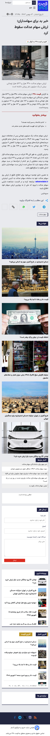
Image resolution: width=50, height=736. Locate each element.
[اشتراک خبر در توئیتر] (34, 207)
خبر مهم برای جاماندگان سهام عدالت (34, 464)
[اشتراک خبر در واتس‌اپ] (23, 207)
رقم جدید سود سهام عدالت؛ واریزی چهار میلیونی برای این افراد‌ (26, 473)
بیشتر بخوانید (39, 115)
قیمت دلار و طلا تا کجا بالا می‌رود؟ (36, 299)
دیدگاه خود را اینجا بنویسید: (36, 537)
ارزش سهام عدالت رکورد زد (38, 486)
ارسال (14, 560)
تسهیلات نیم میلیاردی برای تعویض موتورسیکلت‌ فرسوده (20, 654)
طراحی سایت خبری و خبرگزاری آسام (22, 727)
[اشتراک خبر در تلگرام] (44, 207)
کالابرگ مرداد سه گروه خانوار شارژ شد (23, 624)
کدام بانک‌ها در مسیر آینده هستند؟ (32, 122)
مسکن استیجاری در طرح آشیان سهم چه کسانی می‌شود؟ (28, 262)
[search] (34, 3)
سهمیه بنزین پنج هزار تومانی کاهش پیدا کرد (20, 602)
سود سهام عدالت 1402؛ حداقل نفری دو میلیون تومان (29, 469)
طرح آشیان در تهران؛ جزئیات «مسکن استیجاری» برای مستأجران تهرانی (26, 417)
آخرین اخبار (42, 634)
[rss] (35, 717)
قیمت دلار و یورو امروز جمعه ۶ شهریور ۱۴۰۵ (21, 675)
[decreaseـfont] (8, 14)
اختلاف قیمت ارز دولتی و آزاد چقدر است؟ (34, 337)
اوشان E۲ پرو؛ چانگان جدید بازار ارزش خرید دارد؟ (31, 456)
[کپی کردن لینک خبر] (13, 207)
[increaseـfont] (12, 14)
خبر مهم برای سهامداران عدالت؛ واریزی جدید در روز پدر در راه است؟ (26, 480)
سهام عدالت (42, 214)
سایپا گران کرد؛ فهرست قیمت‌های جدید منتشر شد (28, 126)
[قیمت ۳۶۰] (43, 6)
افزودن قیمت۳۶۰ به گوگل (38, 42)
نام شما (43, 515)
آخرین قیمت (25, 634)
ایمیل (44, 526)
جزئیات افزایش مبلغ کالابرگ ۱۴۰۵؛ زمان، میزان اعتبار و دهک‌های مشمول (26, 376)
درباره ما (8, 2)
